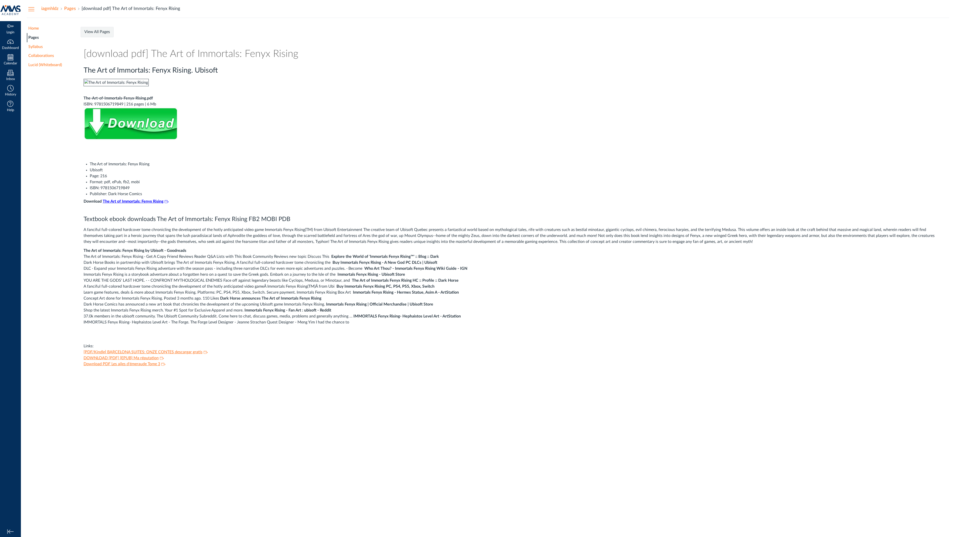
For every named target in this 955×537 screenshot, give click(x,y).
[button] (10, 91)
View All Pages (97, 32)
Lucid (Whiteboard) (45, 65)
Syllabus (35, 47)
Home (33, 28)
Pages (33, 38)
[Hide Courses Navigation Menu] (31, 9)
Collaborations (41, 56)
